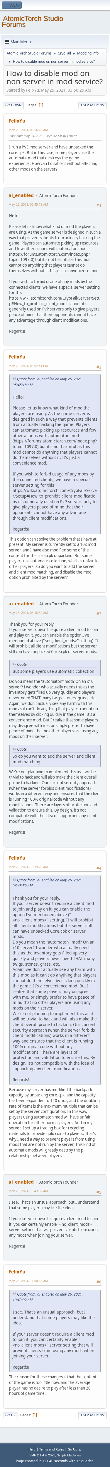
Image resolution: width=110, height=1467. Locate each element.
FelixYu (17, 121)
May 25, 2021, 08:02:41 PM (28, 366)
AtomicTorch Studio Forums (32, 21)
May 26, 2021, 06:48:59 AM (28, 612)
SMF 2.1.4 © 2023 (42, 1455)
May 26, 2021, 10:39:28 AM (28, 867)
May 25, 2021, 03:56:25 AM (28, 130)
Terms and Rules (51, 1449)
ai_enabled (21, 195)
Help (31, 1449)
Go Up (10, 1415)
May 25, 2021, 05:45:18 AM (28, 204)
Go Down (13, 105)
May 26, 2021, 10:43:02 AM (28, 1191)
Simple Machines (69, 1455)
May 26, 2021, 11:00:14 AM (28, 1280)
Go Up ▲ (75, 1449)
